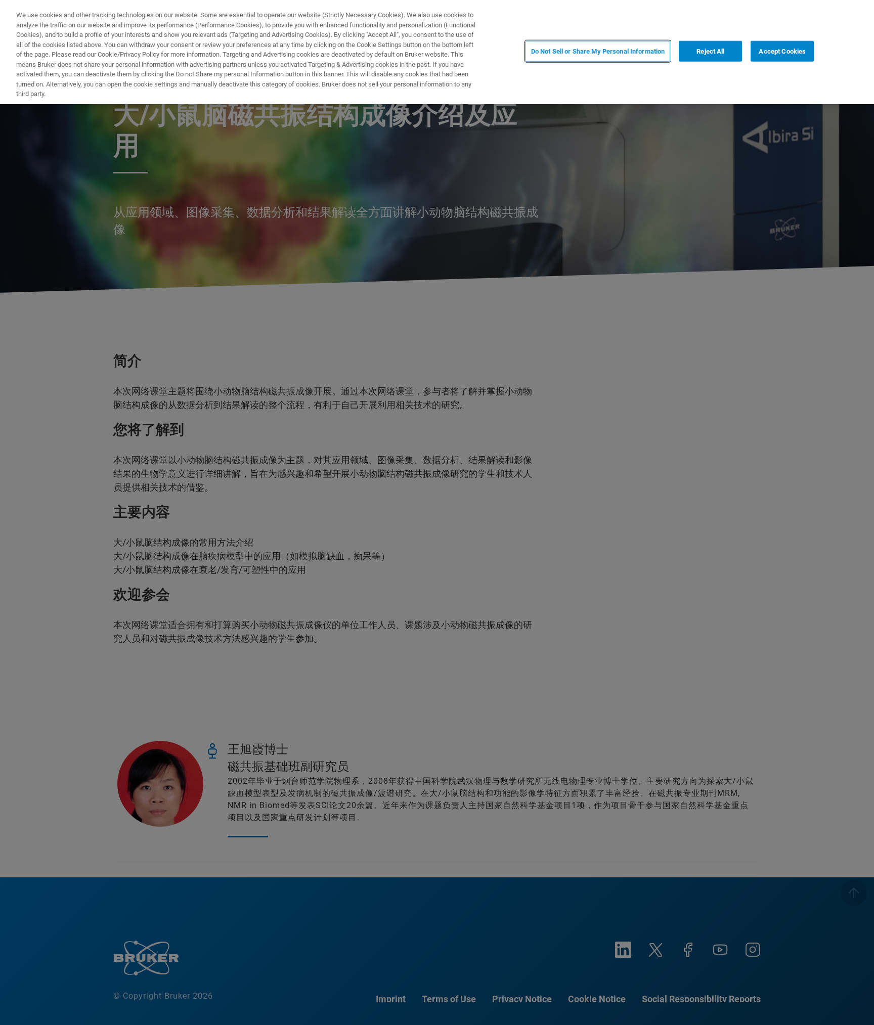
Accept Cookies (782, 51)
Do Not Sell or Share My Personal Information (598, 51)
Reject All (710, 51)
